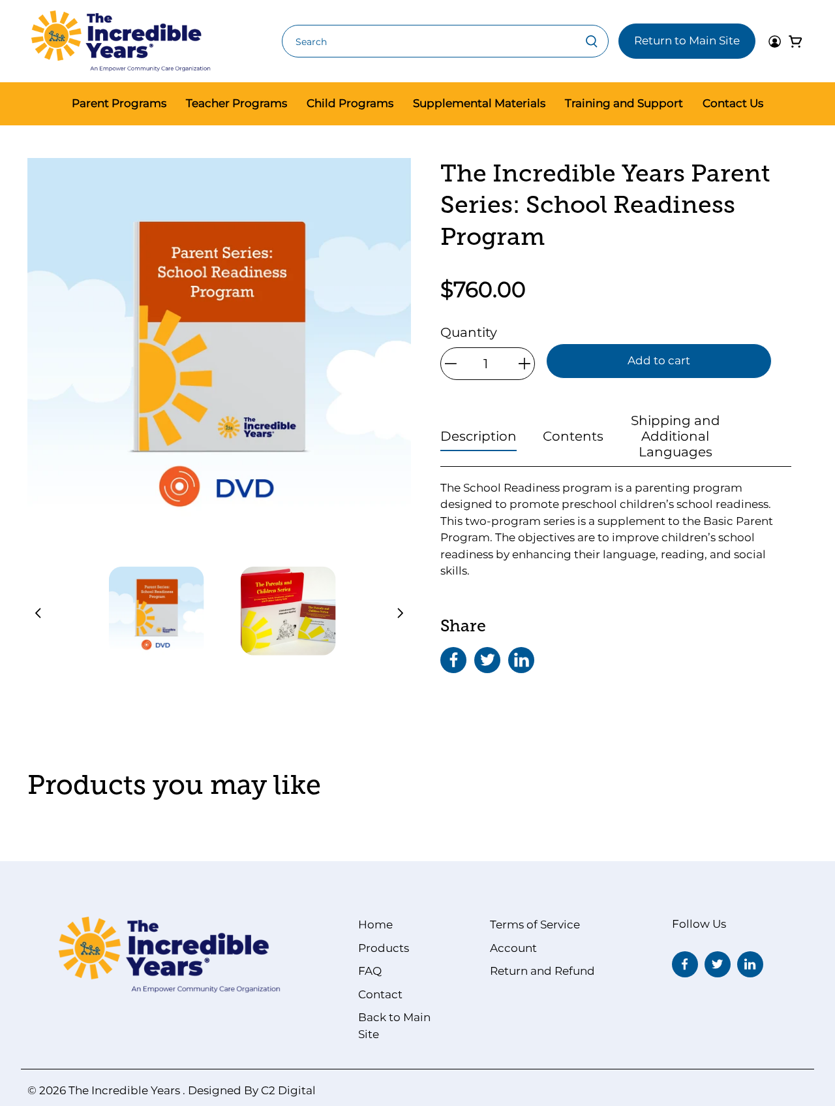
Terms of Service (535, 924)
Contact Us (733, 103)
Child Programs (350, 103)
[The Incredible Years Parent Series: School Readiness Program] (219, 350)
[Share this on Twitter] (487, 660)
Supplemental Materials (479, 103)
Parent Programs (119, 103)
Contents (573, 436)
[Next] (396, 613)
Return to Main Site (687, 40)
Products (383, 948)
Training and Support (624, 103)
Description (478, 436)
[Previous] (41, 613)
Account (513, 948)
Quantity (468, 332)
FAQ (370, 970)
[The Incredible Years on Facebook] (685, 964)
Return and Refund (542, 970)
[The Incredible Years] (121, 41)
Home (375, 924)
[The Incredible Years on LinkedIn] (750, 964)
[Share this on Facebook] (453, 660)
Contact (380, 994)
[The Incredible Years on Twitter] (718, 964)
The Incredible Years (124, 1090)
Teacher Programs (236, 103)
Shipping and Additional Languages (675, 436)
